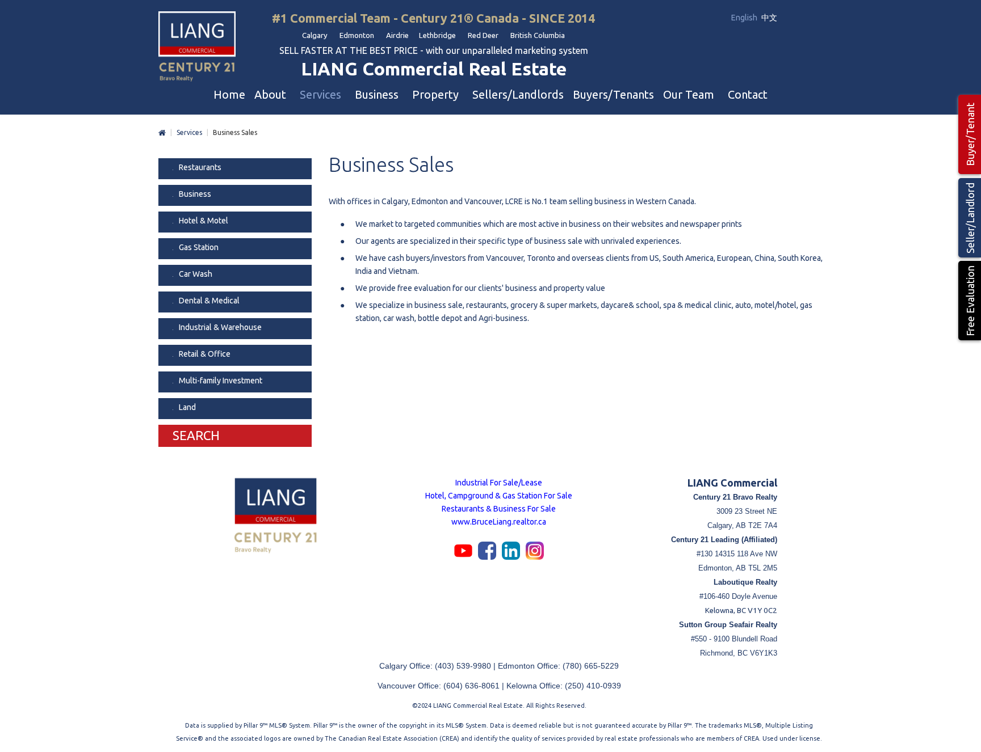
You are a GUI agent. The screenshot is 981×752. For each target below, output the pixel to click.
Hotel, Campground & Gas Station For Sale (498, 495)
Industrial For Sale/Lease (498, 482)
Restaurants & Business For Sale (499, 508)
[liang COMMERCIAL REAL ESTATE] (197, 47)
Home (162, 133)
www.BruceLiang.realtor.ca (498, 521)
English (745, 17)
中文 (769, 17)
